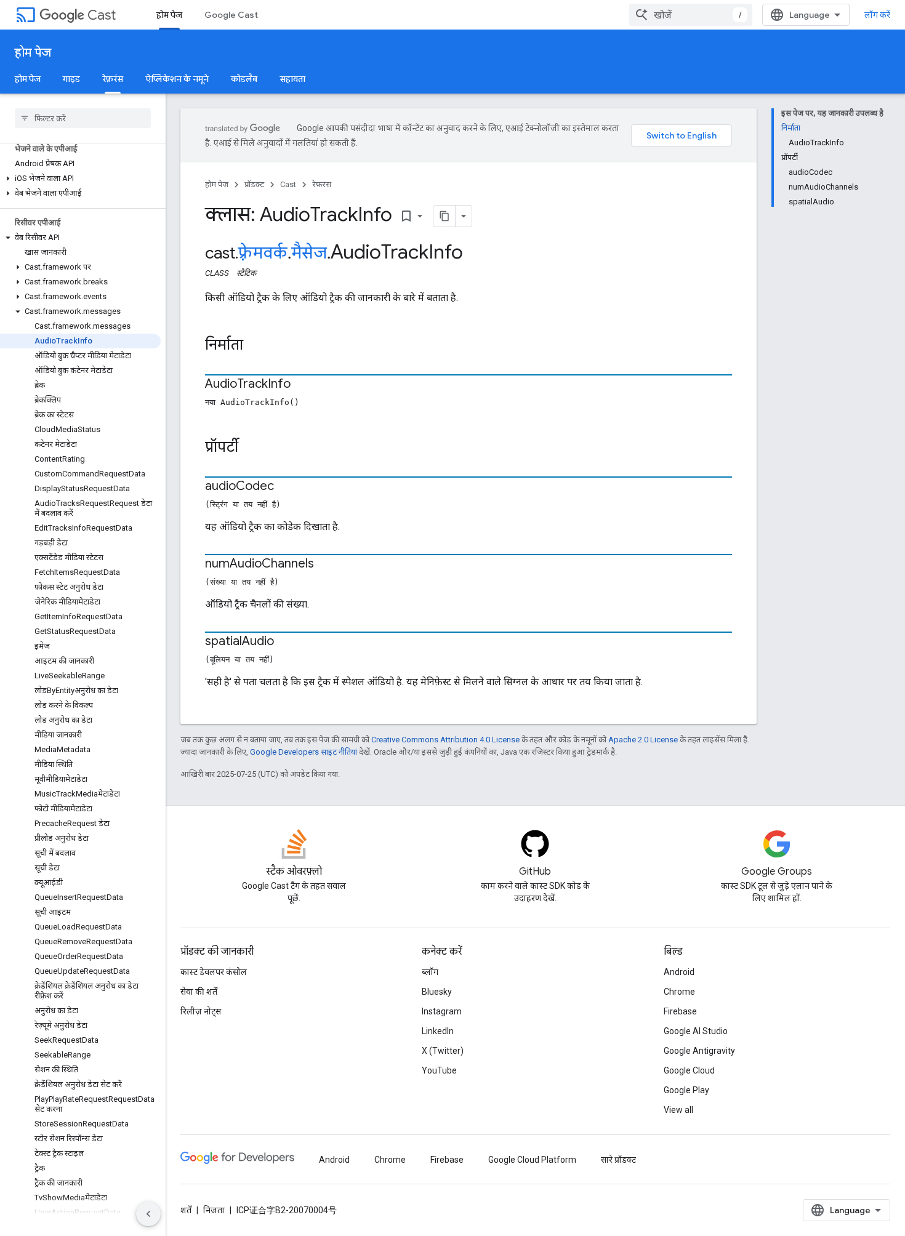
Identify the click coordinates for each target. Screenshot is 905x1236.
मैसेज (309, 253)
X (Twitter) (443, 1051)
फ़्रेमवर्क (263, 253)
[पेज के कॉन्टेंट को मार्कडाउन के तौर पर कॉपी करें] (444, 216)
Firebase (680, 1011)
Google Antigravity (699, 1051)
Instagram (442, 1011)
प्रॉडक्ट (254, 184)
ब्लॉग (430, 972)
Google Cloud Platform (532, 1160)
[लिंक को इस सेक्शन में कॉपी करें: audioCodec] (286, 487)
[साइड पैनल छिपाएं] (148, 1214)
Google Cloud (689, 1070)
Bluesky (437, 992)
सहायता (292, 78)
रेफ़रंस (112, 78)
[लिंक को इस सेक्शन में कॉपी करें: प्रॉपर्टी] (250, 448)
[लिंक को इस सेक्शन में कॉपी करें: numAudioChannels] (326, 564)
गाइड (71, 78)
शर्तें (185, 1210)
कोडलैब (244, 78)
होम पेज (169, 14)
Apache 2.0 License (643, 739)
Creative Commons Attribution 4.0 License (445, 739)
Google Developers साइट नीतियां (303, 751)
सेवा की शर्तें (198, 992)
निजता (214, 1210)
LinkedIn (438, 1031)
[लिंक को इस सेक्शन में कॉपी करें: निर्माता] (255, 346)
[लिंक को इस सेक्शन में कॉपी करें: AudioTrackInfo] (303, 384)
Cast (101, 15)
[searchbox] (83, 118)
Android (679, 972)
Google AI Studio (696, 1031)
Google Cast (231, 14)
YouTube (439, 1070)
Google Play (686, 1090)
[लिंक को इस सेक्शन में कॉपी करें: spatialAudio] (286, 642)
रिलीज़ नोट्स (200, 1011)
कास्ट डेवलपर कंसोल (213, 972)
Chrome (679, 992)
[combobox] (690, 15)
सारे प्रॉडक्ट (618, 1160)
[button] (80, 178)
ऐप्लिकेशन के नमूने (177, 78)
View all (678, 1110)
